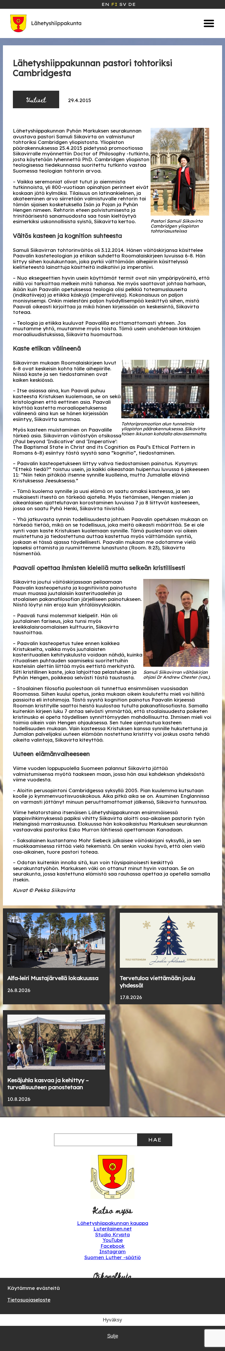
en (105, 4)
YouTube (113, 1240)
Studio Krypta (112, 1234)
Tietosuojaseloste (28, 1300)
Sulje (112, 1336)
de (132, 4)
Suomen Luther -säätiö (112, 1257)
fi (114, 4)
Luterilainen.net (112, 1228)
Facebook (112, 1246)
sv (122, 4)
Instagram (112, 1251)
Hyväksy (112, 1320)
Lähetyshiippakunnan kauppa (112, 1223)
